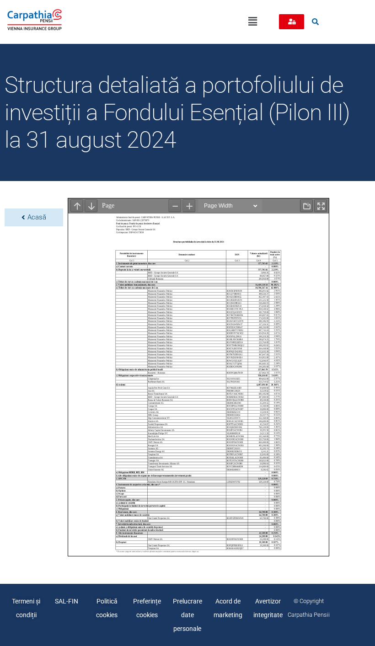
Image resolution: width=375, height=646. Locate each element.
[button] (253, 22)
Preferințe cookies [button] (147, 608)
